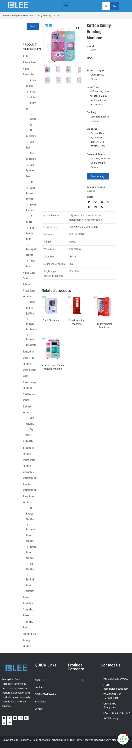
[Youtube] (101, 202)
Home (5, 15)
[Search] (114, 6)
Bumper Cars (28, 352)
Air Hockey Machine (30, 514)
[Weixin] (101, 207)
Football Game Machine (30, 586)
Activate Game (29, 62)
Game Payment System (30, 194)
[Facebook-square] (89, 202)
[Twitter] (95, 202)
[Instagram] (108, 202)
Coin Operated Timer (30, 171)
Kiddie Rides (28, 442)
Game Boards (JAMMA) (30, 308)
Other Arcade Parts (30, 234)
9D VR (25, 56)
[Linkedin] (95, 207)
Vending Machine (18, 15)
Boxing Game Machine (31, 553)
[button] (66, 4)
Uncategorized (29, 634)
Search (32, 26)
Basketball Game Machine (31, 535)
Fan (31, 182)
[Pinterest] (89, 207)
